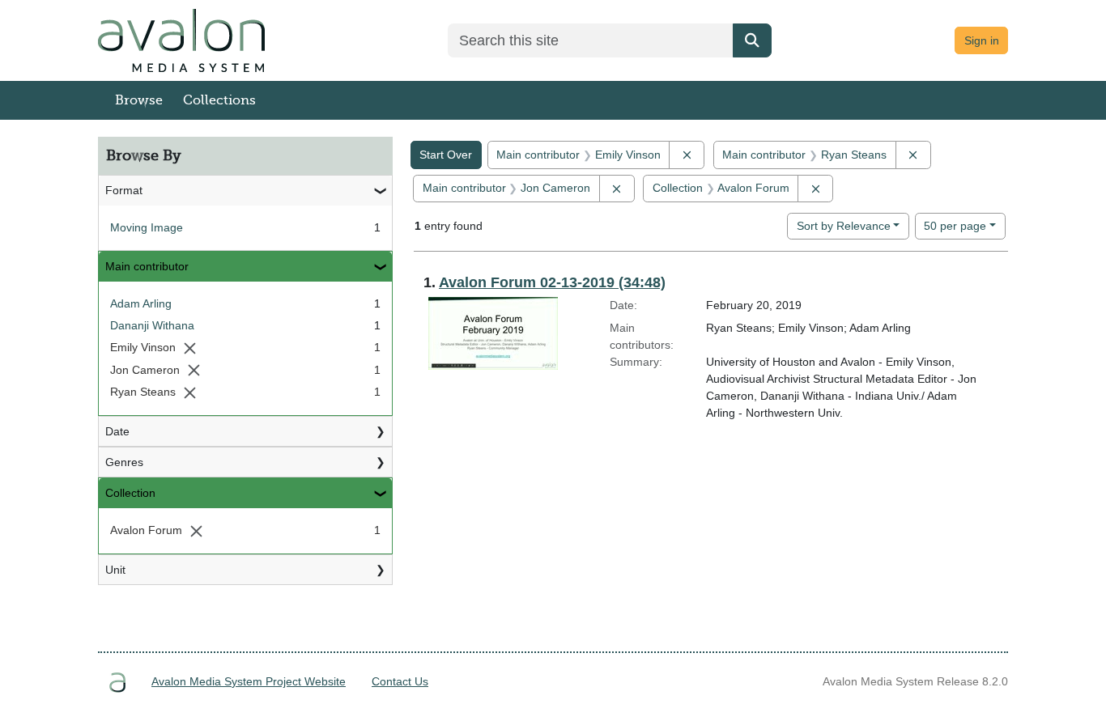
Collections (219, 100)
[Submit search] (752, 40)
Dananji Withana (152, 325)
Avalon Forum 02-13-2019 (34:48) (552, 282)
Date (117, 431)
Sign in (981, 40)
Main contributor (147, 266)
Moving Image (146, 227)
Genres (124, 462)
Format (124, 190)
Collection (130, 492)
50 (955, 225)
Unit (115, 569)
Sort (844, 225)
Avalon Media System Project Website (248, 681)
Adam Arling (141, 303)
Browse (139, 100)
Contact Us (400, 681)
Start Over (445, 154)
